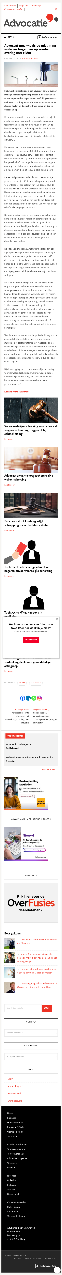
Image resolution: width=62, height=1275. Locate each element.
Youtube (11, 1190)
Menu (11, 37)
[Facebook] (22, 698)
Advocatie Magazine (17, 1158)
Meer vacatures (49, 770)
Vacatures (12, 1163)
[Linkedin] (28, 698)
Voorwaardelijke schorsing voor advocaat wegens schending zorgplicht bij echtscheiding (30, 430)
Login (10, 1079)
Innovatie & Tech (15, 1127)
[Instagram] (39, 698)
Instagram (12, 1185)
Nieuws (22, 683)
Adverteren (12, 1212)
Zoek (48, 1008)
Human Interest (15, 1123)
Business (11, 1118)
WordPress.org (15, 1101)
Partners (11, 1168)
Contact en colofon (13, 9)
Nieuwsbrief (10, 6)
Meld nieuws (13, 1207)
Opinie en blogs (15, 1132)
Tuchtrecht (36, 683)
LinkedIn (11, 1180)
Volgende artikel (40, 710)
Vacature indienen (16, 1216)
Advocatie (31, 20)
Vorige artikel (23, 710)
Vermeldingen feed (17, 1086)
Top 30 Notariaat (15, 1154)
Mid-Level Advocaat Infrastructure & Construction (29, 757)
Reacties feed (14, 1094)
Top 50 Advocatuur (16, 1149)
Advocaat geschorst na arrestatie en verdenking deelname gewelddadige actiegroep (27, 662)
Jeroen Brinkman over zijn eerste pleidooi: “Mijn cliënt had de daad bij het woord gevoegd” (37, 958)
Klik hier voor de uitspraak (16, 392)
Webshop (36, 6)
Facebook (11, 1176)
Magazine (24, 6)
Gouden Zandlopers (17, 1145)
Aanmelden (31, 640)
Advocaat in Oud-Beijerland (19, 744)
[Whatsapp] (33, 698)
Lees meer (9, 439)
